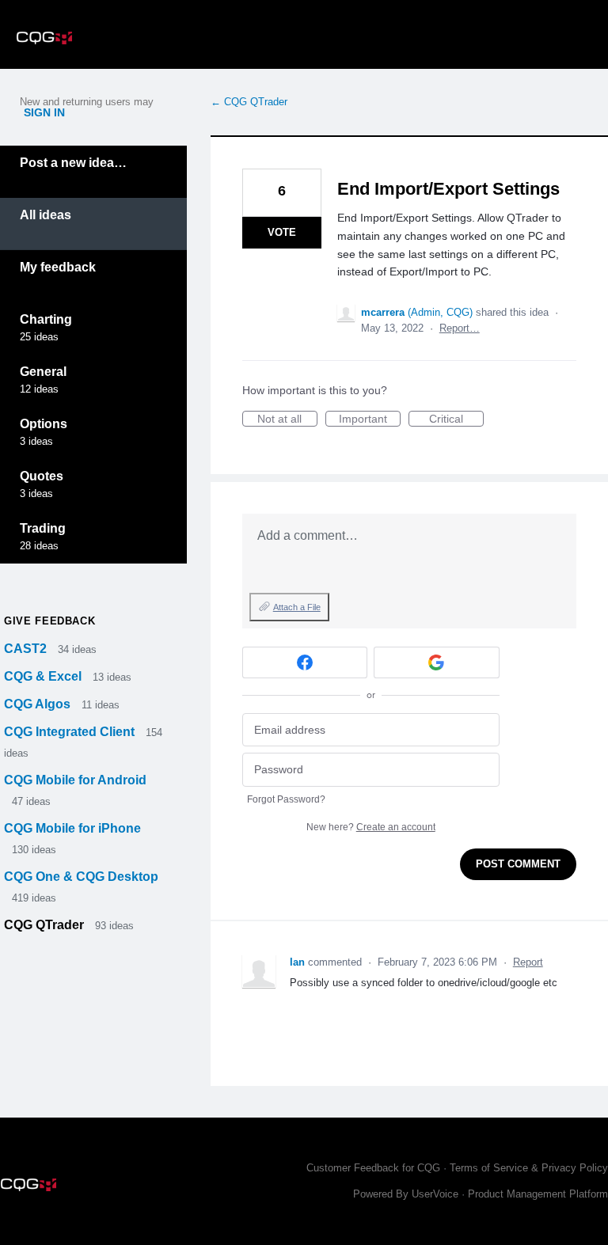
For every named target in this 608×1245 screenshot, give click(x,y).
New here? (370, 827)
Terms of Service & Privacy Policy (529, 1168)
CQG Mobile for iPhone (72, 828)
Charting (46, 319)
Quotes (41, 476)
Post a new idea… (73, 162)
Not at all (287, 419)
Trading (43, 528)
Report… (459, 328)
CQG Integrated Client (71, 731)
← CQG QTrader (249, 102)
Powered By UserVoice (407, 1194)
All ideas (45, 215)
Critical (456, 419)
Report (528, 962)
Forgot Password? (286, 799)
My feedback (58, 267)
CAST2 (27, 648)
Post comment (518, 864)
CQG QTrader (45, 925)
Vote (282, 232)
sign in (44, 112)
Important (370, 419)
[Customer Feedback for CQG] (44, 34)
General (43, 371)
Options (43, 424)
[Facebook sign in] (305, 662)
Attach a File (297, 607)
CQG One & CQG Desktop (81, 876)
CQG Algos (39, 704)
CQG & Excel (44, 676)
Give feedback (49, 621)
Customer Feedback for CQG (373, 1168)
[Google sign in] (437, 662)
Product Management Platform (538, 1194)
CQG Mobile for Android (75, 780)
